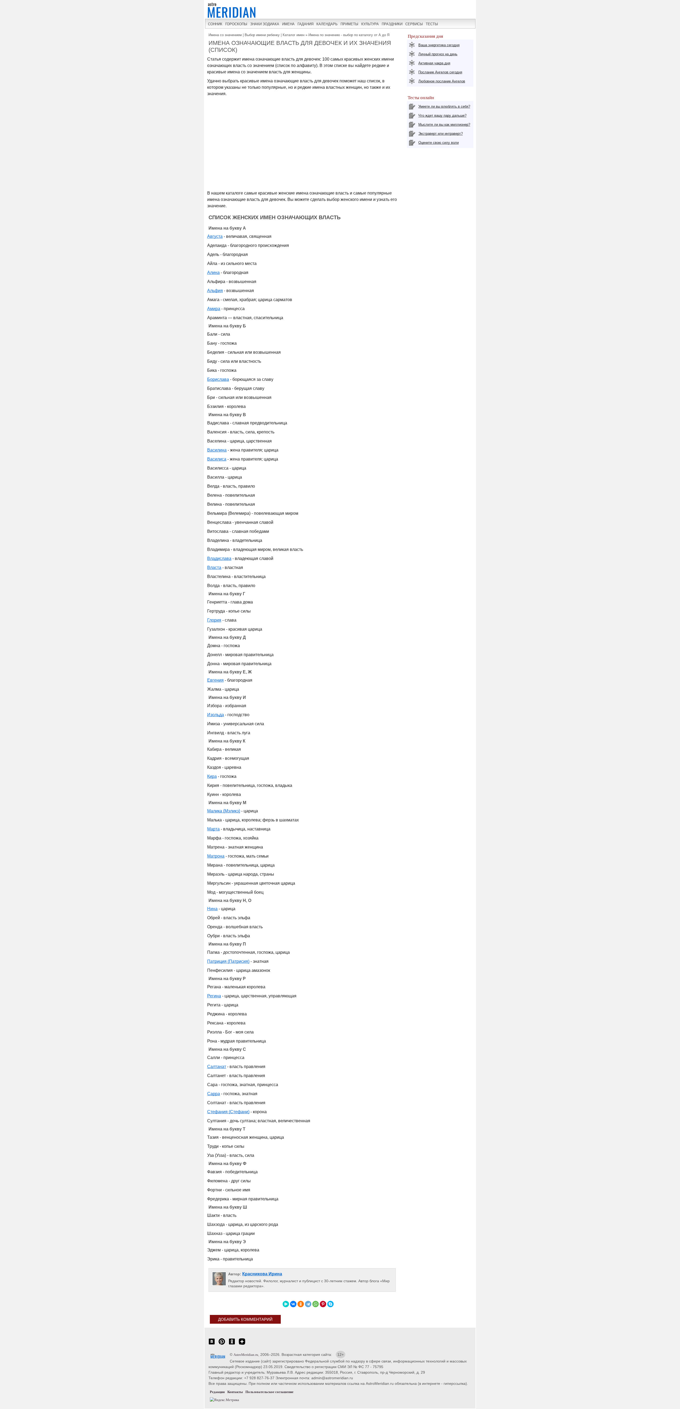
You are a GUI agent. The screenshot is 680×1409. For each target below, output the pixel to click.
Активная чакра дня (434, 63)
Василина (217, 450)
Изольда (215, 714)
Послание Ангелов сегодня (440, 72)
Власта (214, 567)
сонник (215, 24)
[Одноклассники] (301, 1304)
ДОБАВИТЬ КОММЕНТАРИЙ (245, 1319)
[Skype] (330, 1304)
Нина (212, 908)
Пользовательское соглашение (269, 1392)
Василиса (216, 459)
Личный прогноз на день (437, 54)
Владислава (219, 558)
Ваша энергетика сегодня (439, 45)
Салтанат (216, 1066)
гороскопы (236, 24)
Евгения (215, 680)
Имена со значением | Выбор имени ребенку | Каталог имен (256, 35)
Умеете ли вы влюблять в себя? (444, 106)
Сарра (213, 1093)
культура (370, 24)
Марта (213, 829)
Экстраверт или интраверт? (440, 134)
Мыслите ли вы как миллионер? (444, 124)
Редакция (217, 1392)
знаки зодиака (264, 24)
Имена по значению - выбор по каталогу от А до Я (348, 35)
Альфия (215, 290)
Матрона (215, 856)
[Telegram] (308, 1304)
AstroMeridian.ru (245, 1355)
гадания (305, 24)
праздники (392, 24)
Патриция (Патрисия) (228, 961)
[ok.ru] (232, 1344)
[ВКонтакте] (293, 1304)
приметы (349, 24)
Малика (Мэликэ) (223, 811)
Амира (213, 308)
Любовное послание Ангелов (441, 81)
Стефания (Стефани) (228, 1112)
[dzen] (242, 1344)
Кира (212, 776)
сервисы (414, 24)
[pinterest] (222, 1344)
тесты (432, 24)
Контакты (235, 1392)
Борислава (218, 379)
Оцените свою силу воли (438, 143)
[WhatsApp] (315, 1304)
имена (288, 24)
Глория (214, 620)
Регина (214, 996)
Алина (213, 272)
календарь (327, 24)
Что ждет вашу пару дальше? (442, 115)
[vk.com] (212, 1344)
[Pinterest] (323, 1304)
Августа (215, 236)
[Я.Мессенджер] (286, 1304)
